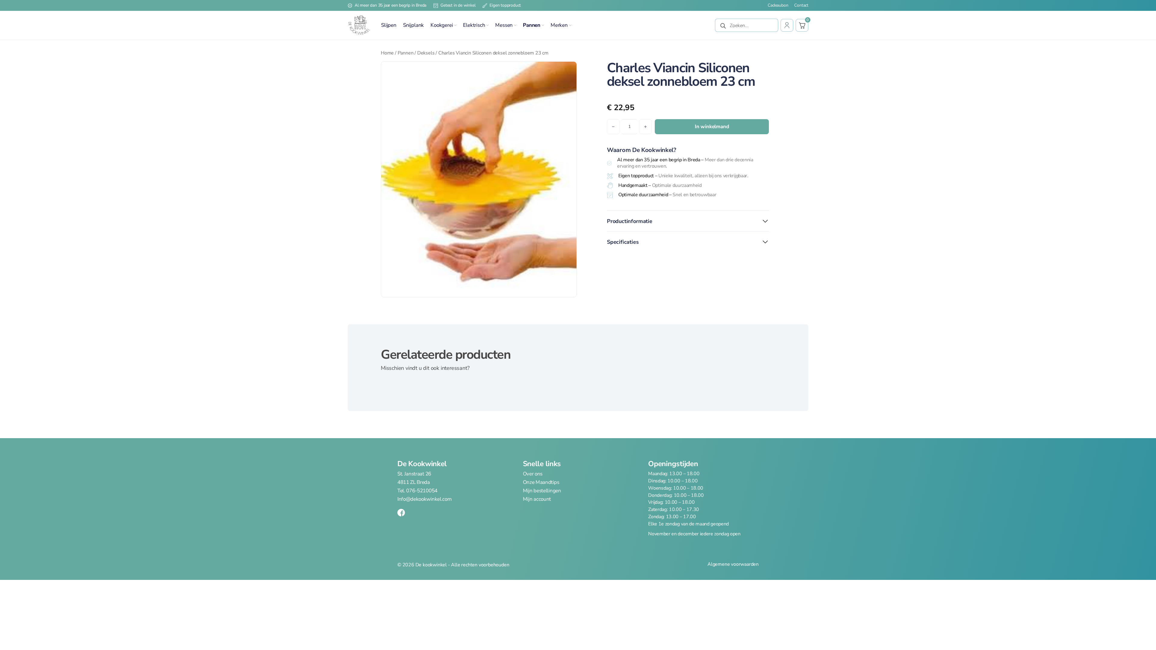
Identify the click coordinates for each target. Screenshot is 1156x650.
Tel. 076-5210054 (417, 490)
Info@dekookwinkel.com (424, 499)
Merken (559, 25)
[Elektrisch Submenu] (487, 25)
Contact (801, 5)
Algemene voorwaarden (733, 564)
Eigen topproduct (505, 5)
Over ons (532, 474)
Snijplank (413, 25)
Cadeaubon (778, 5)
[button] (568, 69)
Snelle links (542, 464)
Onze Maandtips (541, 482)
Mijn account (537, 499)
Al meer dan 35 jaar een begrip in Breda (390, 5)
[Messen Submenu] (515, 25)
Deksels (426, 53)
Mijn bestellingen (542, 490)
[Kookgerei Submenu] (455, 25)
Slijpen (388, 25)
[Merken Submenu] (570, 25)
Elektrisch (474, 25)
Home (387, 53)
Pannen (531, 25)
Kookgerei (441, 25)
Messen (504, 25)
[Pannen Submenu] (543, 25)
